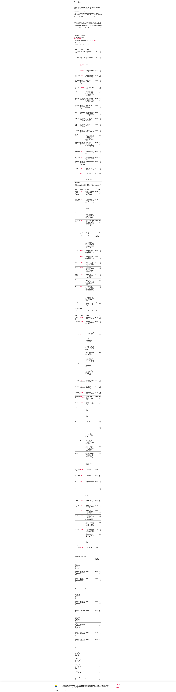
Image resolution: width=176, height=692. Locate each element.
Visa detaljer (64, 690)
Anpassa (117, 687)
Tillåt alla (118, 684)
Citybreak (82, 64)
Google (81, 168)
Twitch (81, 151)
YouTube (81, 317)
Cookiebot (94, 40)
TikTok (81, 274)
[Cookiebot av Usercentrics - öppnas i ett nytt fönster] (56, 690)
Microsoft (81, 237)
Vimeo (81, 65)
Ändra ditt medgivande (78, 38)
